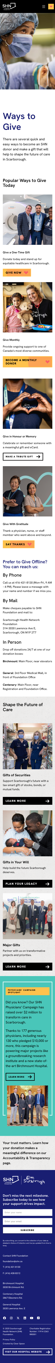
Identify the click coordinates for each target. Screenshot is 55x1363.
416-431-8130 (24, 582)
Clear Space (19, 1343)
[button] (47, 6)
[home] (10, 6)
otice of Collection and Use (22, 1243)
